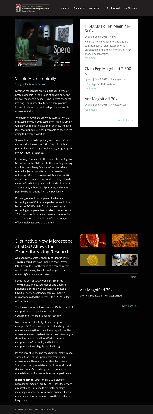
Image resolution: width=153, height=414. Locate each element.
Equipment (79, 8)
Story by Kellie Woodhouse (30, 84)
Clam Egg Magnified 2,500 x (108, 71)
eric (90, 36)
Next (133, 277)
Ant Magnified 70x (101, 98)
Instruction (94, 8)
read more (91, 58)
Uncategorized (118, 79)
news (113, 36)
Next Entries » (125, 120)
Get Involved (113, 8)
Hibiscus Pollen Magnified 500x (108, 28)
